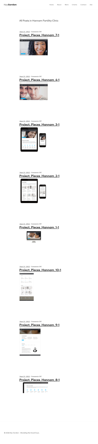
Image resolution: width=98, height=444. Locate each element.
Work (67, 4)
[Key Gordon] (10, 3)
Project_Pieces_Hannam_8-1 (39, 380)
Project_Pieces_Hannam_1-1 (39, 227)
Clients (74, 4)
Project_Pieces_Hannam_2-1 (39, 176)
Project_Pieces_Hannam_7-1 (39, 35)
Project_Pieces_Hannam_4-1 (39, 80)
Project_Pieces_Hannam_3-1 (39, 124)
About (59, 4)
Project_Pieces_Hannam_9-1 (39, 325)
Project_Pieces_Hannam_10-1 (40, 270)
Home (51, 4)
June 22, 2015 (25, 32)
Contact (83, 4)
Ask (91, 4)
